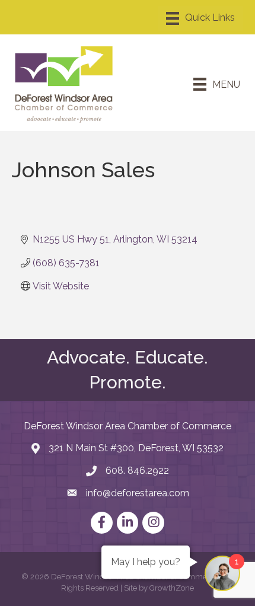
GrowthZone (171, 587)
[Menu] (200, 18)
